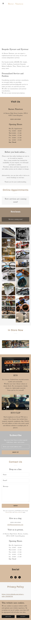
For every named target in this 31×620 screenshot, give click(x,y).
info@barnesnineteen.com (15, 524)
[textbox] (15, 447)
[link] (15, 3)
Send (15, 505)
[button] (4, 3)
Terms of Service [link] (18, 512)
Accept (22, 616)
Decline (8, 616)
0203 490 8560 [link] (15, 119)
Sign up (15, 452)
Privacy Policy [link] (9, 512)
